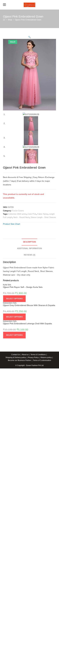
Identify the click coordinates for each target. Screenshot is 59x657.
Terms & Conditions (38, 355)
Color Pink (32, 214)
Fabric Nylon (42, 214)
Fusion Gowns (18, 211)
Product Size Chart (11, 224)
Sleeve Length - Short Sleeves (43, 217)
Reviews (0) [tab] (29, 255)
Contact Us (15, 355)
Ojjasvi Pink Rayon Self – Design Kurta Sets (23, 287)
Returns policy (46, 357)
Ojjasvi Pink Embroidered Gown (28, 20)
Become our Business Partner (19, 360)
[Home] (4, 20)
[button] (29, 37)
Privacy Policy (33, 357)
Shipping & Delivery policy (15, 357)
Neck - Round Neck (21, 217)
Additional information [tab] (29, 248)
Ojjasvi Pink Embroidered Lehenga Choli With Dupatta (27, 323)
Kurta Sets (7, 285)
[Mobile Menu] (4, 5)
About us (25, 355)
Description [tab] (29, 242)
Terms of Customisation (42, 360)
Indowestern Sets (9, 303)
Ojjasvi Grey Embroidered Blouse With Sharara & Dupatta (29, 305)
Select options (14, 299)
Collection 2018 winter (17, 214)
